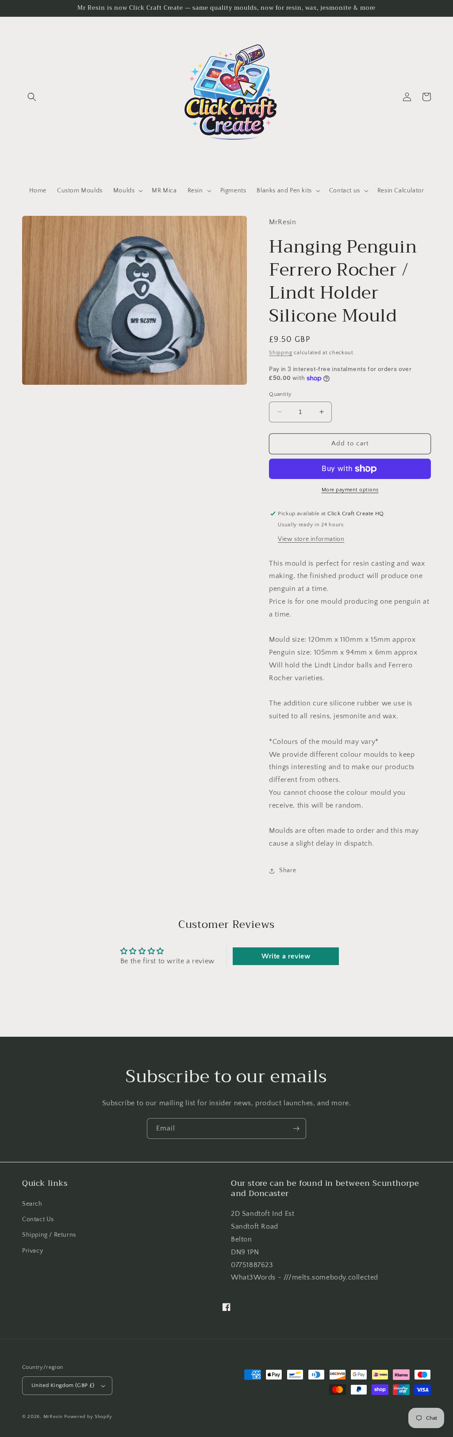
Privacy (32, 1250)
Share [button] (287, 870)
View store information (311, 539)
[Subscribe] (296, 1128)
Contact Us (38, 1219)
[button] (32, 97)
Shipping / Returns (49, 1234)
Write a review (285, 956)
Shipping (280, 353)
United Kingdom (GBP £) (63, 1385)
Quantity (280, 394)
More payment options (350, 490)
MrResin (53, 1416)
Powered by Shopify (88, 1416)
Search (32, 1203)
